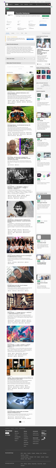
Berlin (22, 453)
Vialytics (38, 456)
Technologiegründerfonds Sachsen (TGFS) (19, 132)
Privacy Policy (34, 463)
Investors (42, 1)
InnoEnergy (10, 134)
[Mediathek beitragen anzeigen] (38, 72)
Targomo (46, 456)
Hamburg (37, 453)
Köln (41, 453)
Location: (30, 27)
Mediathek (26, 4)
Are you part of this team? (29, 58)
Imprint (44, 463)
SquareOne (29, 320)
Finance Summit (36, 441)
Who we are (17, 433)
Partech (27, 385)
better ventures (23, 134)
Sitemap (25, 463)
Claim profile (30, 39)
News (26, 33)
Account (31, 4)
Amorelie (22, 458)
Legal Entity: (19, 27)
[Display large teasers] (30, 72)
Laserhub (42, 456)
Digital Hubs (26, 442)
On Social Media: (9, 27)
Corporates (26, 436)
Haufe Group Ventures (27, 231)
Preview (31, 66)
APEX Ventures (11, 198)
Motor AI (29, 458)
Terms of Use (39, 463)
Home (22, 463)
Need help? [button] (20, 68)
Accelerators (26, 438)
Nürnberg (44, 453)
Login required (43, 25)
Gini (16, 354)
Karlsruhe (22, 455)
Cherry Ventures (11, 321)
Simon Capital (30, 134)
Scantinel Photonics (11, 385)
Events (22, 4)
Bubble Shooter (35, 443)
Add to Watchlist (46, 18)
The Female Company (24, 456)
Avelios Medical (18, 320)
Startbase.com (33, 1)
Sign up (7, 433)
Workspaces (26, 444)
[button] (49, 4)
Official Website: (42, 23)
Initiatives (25, 440)
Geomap (29, 463)
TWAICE (10, 353)
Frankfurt (29, 453)
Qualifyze (10, 100)
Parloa (18, 100)
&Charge (10, 132)
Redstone (27, 262)
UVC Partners (20, 135)
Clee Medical (29, 321)
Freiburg (26, 455)
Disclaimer (23, 465)
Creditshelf (31, 456)
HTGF (35, 456)
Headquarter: (30, 23)
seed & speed (28, 100)
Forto (14, 353)
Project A (29, 418)
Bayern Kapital (29, 132)
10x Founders (11, 356)
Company (12, 33)
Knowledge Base (17, 436)
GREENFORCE (23, 100)
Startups (25, 433)
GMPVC (10, 388)
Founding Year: (9, 23)
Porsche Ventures (48, 1)
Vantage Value (15, 388)
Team (22, 33)
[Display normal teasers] (33, 72)
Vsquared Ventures (19, 353)
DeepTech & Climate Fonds (23, 354)
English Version (35, 433)
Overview (7, 33)
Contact (16, 434)
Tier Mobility (26, 353)
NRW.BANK (14, 229)
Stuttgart (33, 453)
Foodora (16, 356)
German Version (36, 434)
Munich (25, 453)
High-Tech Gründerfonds (12, 135)
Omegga (19, 195)
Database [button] (17, 4)
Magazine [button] (11, 4)
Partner (16, 440)
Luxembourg (31, 28)
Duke (14, 100)
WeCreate (10, 232)
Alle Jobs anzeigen (39, 88)
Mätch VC (28, 195)
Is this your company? (46, 33)
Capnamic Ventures (16, 196)
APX (14, 232)
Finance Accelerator (36, 439)
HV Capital (24, 321)
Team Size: (19, 23)
